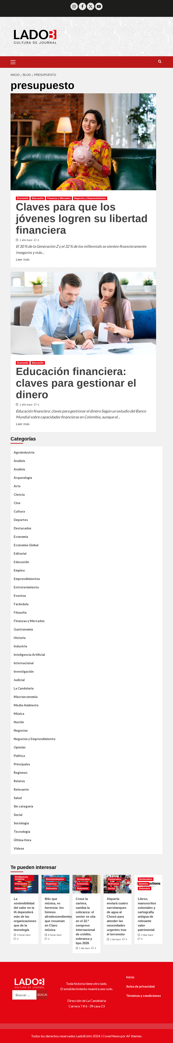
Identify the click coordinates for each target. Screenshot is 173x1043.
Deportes (21, 520)
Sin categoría (23, 806)
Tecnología (22, 831)
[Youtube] (99, 6)
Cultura (19, 511)
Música (19, 713)
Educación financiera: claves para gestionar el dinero (76, 383)
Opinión (20, 747)
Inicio (130, 977)
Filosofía (20, 612)
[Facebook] (82, 6)
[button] (15, 61)
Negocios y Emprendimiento (90, 198)
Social (18, 815)
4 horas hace (24, 935)
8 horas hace (55, 935)
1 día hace (84, 948)
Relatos (19, 781)
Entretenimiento (26, 587)
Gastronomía (23, 629)
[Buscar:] (24, 995)
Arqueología (23, 477)
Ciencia (19, 494)
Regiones (20, 772)
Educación (38, 198)
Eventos (20, 595)
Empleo (19, 570)
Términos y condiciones (143, 995)
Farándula (21, 604)
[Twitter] (90, 6)
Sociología (21, 823)
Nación (19, 722)
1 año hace (26, 240)
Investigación (24, 671)
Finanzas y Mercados (59, 198)
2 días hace (147, 935)
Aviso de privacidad (140, 986)
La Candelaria (24, 688)
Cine (17, 503)
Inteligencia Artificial (29, 654)
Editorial (20, 553)
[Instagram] (74, 6)
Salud (18, 798)
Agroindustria (24, 452)
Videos (19, 848)
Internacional (24, 663)
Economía (22, 198)
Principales (22, 764)
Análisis (19, 461)
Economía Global (26, 545)
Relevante (21, 789)
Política (19, 756)
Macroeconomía (26, 697)
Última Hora (22, 840)
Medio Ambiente (26, 705)
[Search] (159, 61)
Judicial (19, 680)
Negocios (21, 730)
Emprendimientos (27, 579)
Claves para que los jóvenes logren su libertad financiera (82, 218)
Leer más (23, 259)
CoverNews (111, 1036)
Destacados (22, 528)
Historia (20, 638)
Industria (20, 646)
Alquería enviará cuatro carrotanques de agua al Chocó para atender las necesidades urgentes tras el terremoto (117, 916)
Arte (17, 486)
